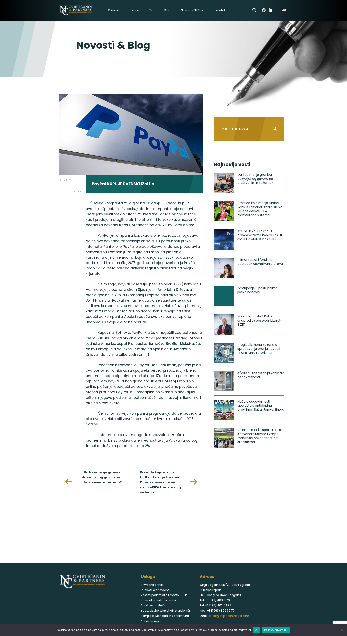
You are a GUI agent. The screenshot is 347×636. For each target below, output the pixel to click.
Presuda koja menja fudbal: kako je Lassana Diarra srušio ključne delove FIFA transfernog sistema (160, 482)
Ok (256, 629)
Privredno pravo (152, 585)
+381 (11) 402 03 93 (218, 605)
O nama (114, 10)
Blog (167, 10)
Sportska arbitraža (153, 605)
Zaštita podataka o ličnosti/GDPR (164, 595)
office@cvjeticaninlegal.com (228, 616)
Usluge (134, 10)
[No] (342, 630)
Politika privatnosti (276, 629)
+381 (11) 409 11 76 (217, 600)
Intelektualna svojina (155, 590)
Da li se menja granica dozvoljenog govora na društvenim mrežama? (102, 477)
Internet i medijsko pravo (158, 600)
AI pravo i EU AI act (193, 10)
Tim (151, 10)
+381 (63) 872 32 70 (221, 611)
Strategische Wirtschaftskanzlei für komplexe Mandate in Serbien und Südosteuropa (165, 616)
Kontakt (221, 10)
